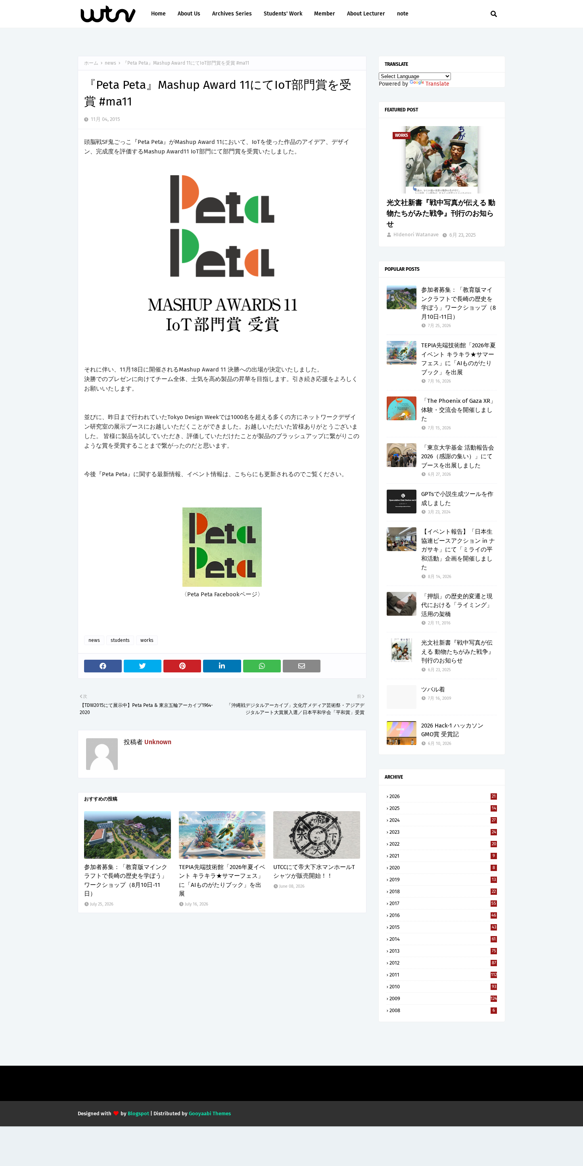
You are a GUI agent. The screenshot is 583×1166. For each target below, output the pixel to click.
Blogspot (138, 1113)
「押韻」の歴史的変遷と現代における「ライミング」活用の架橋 (457, 605)
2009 (443, 998)
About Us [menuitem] (189, 13)
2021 (442, 856)
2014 (442, 939)
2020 (442, 868)
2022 (442, 844)
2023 (442, 832)
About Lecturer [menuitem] (366, 13)
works (146, 640)
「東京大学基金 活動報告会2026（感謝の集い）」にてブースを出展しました (457, 456)
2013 (442, 951)
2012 (442, 963)
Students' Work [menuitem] (283, 13)
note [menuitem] (402, 13)
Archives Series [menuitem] (232, 13)
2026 (442, 796)
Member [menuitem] (324, 13)
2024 (442, 820)
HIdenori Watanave (416, 234)
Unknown (157, 742)
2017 (442, 903)
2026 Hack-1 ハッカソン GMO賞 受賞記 (452, 730)
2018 (442, 891)
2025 (442, 808)
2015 (442, 927)
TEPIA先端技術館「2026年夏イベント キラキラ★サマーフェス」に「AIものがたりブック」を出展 (222, 880)
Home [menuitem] (158, 13)
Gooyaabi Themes (210, 1113)
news (110, 63)
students (120, 640)
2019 (442, 880)
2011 (443, 975)
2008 (442, 1010)
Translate (437, 83)
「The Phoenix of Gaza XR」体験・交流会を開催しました (458, 409)
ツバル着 (433, 689)
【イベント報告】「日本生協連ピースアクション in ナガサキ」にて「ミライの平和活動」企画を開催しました (458, 549)
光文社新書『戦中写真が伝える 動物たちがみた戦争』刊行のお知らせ (441, 213)
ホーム (91, 63)
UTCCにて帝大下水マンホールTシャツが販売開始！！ (314, 871)
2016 (442, 915)
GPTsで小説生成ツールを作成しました (457, 498)
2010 (442, 987)
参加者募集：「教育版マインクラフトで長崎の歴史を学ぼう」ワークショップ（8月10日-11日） (125, 880)
